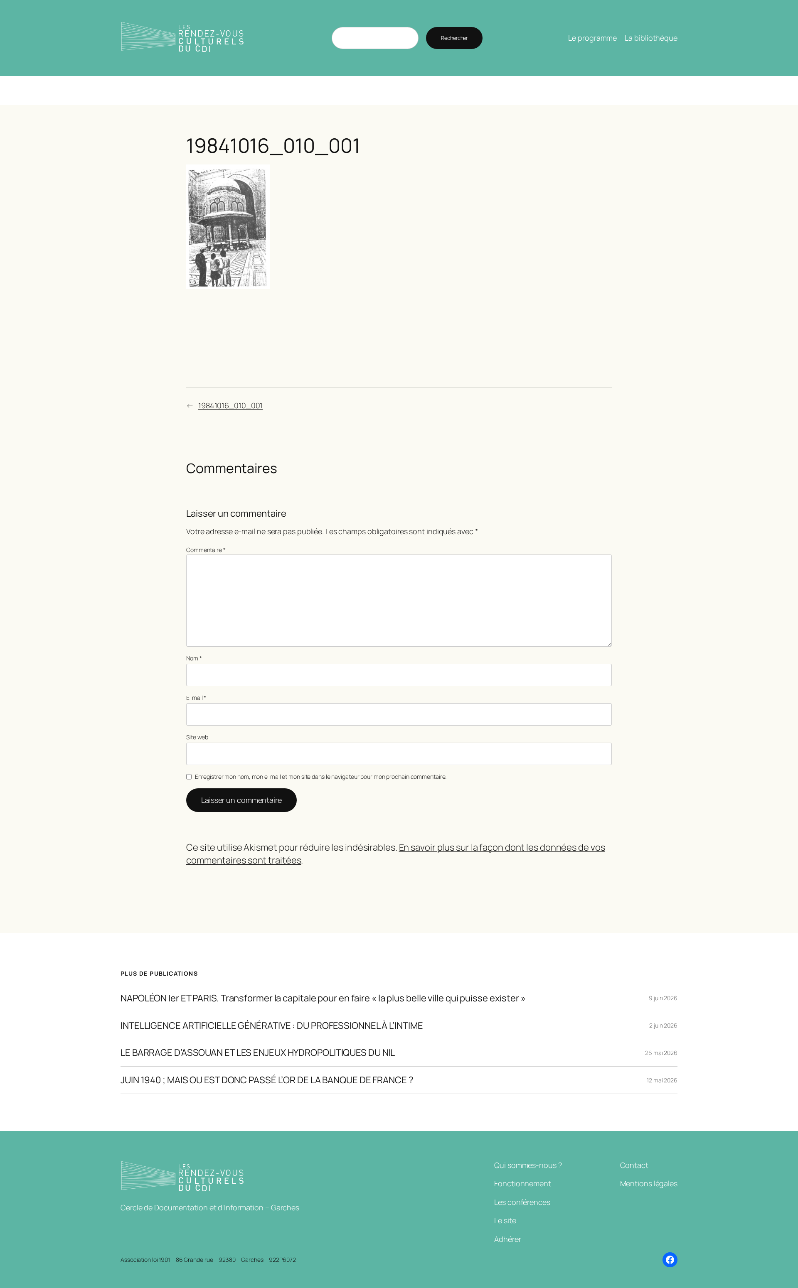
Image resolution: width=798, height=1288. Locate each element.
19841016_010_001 (230, 405)
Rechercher (454, 38)
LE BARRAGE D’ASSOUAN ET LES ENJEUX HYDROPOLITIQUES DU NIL (258, 1053)
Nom (194, 658)
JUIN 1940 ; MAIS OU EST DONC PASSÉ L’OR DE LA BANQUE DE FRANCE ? (267, 1080)
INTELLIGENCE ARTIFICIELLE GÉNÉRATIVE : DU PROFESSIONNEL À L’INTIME (272, 1026)
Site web (197, 737)
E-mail (196, 698)
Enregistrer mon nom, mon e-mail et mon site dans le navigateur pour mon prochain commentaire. (321, 776)
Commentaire (206, 550)
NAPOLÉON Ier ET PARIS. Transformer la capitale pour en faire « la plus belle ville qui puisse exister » (323, 998)
